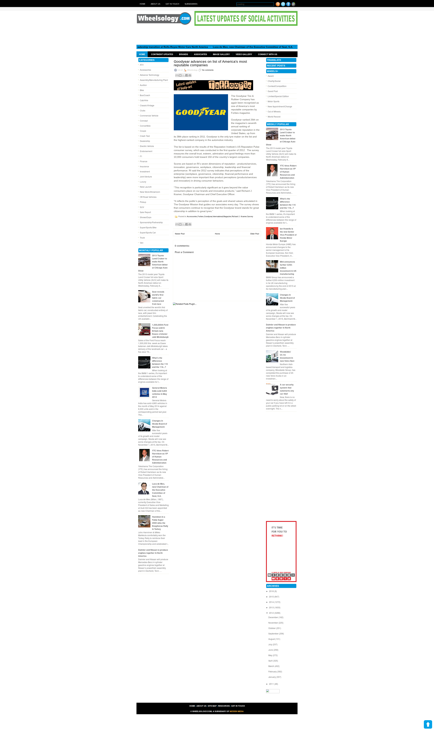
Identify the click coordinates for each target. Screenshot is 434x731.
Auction (143, 85)
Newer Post (180, 233)
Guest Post (273, 91)
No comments (208, 70)
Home (142, 4)
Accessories (145, 69)
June (270, 649)
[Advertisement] (217, 35)
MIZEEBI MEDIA (237, 711)
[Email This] (177, 75)
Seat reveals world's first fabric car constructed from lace (158, 297)
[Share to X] (183, 75)
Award (271, 75)
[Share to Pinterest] (190, 75)
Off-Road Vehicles (148, 196)
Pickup (143, 202)
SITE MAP (212, 706)
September (273, 633)
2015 (271, 596)
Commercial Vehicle (149, 115)
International (218, 216)
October (272, 628)
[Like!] (288, 5)
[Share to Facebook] (186, 75)
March (271, 666)
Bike (142, 90)
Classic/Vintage (147, 105)
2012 (271, 612)
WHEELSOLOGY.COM (202, 711)
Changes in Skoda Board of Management (159, 423)
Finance (143, 161)
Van (141, 242)
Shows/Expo (145, 217)
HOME (192, 706)
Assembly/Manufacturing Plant (154, 79)
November (273, 622)
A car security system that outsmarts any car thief (287, 389)
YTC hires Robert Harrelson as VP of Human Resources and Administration (160, 456)
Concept (144, 120)
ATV (142, 64)
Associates (200, 54)
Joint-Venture (146, 176)
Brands (183, 54)
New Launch (146, 186)
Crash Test (145, 135)
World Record (274, 116)
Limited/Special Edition (278, 96)
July (270, 644)
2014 (271, 601)
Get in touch (172, 4)
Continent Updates (162, 54)
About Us (155, 4)
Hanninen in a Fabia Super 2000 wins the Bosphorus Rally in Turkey (160, 522)
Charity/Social (274, 80)
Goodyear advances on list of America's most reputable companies (210, 63)
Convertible (145, 125)
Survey (250, 216)
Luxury (143, 181)
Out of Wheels (274, 111)
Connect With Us (267, 54)
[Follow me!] (283, 5)
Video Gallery (244, 54)
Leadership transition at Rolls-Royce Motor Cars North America (150, 47)
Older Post (254, 233)
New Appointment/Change (280, 106)
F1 (141, 156)
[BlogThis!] (180, 75)
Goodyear (208, 216)
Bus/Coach (145, 95)
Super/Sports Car (148, 232)
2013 (271, 607)
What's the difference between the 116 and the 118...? (160, 362)
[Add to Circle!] (293, 5)
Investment (145, 171)
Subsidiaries (191, 4)
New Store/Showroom (150, 191)
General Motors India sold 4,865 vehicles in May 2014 (159, 392)
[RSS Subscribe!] (277, 5)
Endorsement (146, 151)
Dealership (145, 140)
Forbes (201, 216)
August (271, 638)
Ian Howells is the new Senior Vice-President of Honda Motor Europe (288, 234)
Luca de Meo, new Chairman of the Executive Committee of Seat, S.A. (232, 47)
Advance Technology (149, 74)
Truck (142, 237)
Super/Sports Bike (148, 227)
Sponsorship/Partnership (151, 222)
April (270, 660)
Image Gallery (221, 54)
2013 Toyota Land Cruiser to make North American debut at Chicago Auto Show (152, 263)
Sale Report (145, 212)
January (272, 676)
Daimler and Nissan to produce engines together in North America (153, 552)
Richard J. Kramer (239, 216)
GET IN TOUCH (238, 706)
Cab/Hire (144, 100)
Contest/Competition (277, 86)
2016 (271, 591)
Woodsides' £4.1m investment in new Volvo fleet (287, 356)
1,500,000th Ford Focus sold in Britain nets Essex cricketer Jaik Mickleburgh (160, 330)
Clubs (142, 110)
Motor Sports (273, 101)
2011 (271, 683)
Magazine (227, 216)
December (273, 617)
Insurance (144, 166)
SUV (142, 207)
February (272, 671)
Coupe (143, 130)
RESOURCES (224, 706)
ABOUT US (201, 706)
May (270, 655)
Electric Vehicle (147, 146)
